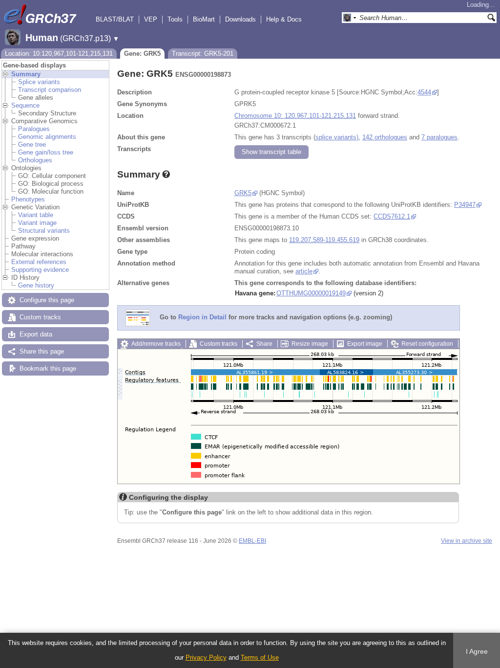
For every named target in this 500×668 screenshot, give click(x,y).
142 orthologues (384, 137)
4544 (424, 92)
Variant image (37, 222)
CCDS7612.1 (392, 216)
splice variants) (336, 137)
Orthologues (35, 160)
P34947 (465, 204)
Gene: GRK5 (142, 53)
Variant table (35, 215)
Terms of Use (260, 657)
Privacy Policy (206, 657)
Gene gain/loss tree (45, 152)
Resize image (310, 343)
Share (264, 343)
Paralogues (34, 129)
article (303, 271)
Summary (26, 74)
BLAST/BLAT (115, 19)
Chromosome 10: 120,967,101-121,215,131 (295, 115)
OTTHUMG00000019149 (311, 293)
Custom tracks (40, 317)
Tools (175, 19)
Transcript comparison (49, 89)
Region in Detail (202, 317)
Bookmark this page (48, 368)
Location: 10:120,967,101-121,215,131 (59, 53)
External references (38, 262)
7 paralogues (439, 137)
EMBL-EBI (252, 541)
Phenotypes (28, 199)
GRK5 (242, 193)
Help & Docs (284, 19)
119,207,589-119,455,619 (324, 240)
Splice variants (39, 82)
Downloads (240, 19)
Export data (36, 334)
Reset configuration (427, 343)
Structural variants (44, 230)
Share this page (42, 351)
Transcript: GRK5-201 (202, 53)
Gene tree (32, 144)
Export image (364, 343)
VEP (150, 19)
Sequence (25, 105)
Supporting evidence (40, 269)
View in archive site (466, 541)
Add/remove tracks (156, 343)
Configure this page (47, 300)
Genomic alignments (47, 136)
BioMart (204, 19)
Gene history (36, 285)
